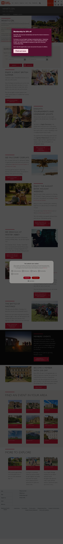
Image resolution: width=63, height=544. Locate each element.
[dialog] (31, 42)
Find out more (21, 51)
